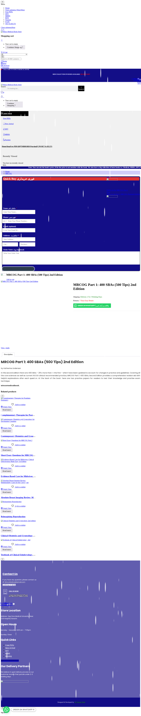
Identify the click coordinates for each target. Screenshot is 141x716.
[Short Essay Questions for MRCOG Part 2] (16, 440)
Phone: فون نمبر (10, 217)
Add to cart (10, 279)
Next (108, 192)
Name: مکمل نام (10, 208)
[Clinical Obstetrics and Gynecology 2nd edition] (18, 521)
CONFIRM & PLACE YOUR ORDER (18, 269)
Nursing (8, 656)
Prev (108, 177)
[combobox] (4, 221)
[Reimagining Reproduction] (11, 502)
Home (7, 171)
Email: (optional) (9, 226)
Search (3, 87)
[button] (6, 709)
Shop (13, 27)
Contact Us (10, 574)
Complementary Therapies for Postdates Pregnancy (24, 415)
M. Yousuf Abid (80, 702)
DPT (7, 650)
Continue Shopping (14, 47)
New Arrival (10, 648)
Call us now (14, 591)
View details (5, 348)
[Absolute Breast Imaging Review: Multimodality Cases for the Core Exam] (18, 482)
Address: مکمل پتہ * (11, 235)
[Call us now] (5, 591)
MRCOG (8, 173)
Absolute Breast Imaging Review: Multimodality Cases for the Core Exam (34, 497)
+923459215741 (18, 595)
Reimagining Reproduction (13, 516)
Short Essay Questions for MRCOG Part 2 (20, 455)
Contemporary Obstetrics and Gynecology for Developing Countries (31, 436)
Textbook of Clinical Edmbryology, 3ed (18, 555)
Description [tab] (8, 354)
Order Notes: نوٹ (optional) (13, 250)
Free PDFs (9, 645)
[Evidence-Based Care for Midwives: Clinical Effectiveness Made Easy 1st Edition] (18, 461)
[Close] (2, 40)
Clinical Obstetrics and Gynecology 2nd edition (22, 536)
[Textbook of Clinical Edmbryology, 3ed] (15, 540)
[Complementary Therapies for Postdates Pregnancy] (18, 400)
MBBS (7, 653)
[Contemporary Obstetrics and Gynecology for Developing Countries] (18, 421)
